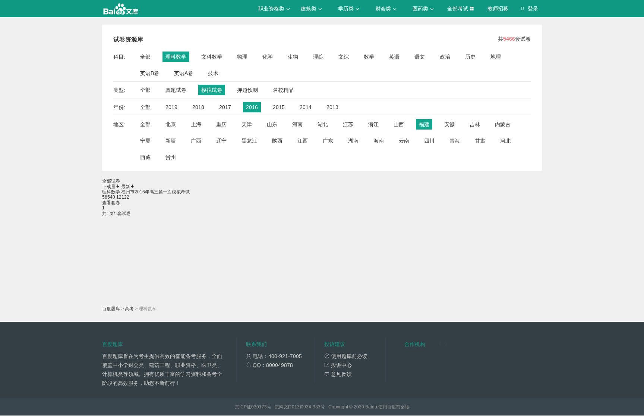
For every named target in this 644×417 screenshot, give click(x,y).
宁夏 (145, 141)
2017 (225, 107)
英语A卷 (183, 73)
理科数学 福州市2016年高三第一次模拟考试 (146, 192)
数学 (369, 57)
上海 (196, 124)
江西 (302, 141)
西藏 (145, 157)
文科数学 (211, 57)
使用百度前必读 (394, 407)
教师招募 (497, 9)
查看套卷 (111, 202)
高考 (129, 308)
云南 (404, 141)
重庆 (221, 124)
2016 (252, 107)
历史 (470, 57)
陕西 (277, 141)
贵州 (170, 157)
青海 (454, 141)
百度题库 (111, 308)
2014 (306, 107)
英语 (394, 57)
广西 (196, 141)
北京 (170, 124)
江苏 (348, 124)
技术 (213, 73)
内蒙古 (503, 124)
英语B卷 (149, 73)
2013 (332, 107)
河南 (297, 124)
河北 (505, 141)
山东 (272, 124)
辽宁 (221, 141)
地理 (495, 57)
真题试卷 (175, 90)
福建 (424, 124)
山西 (399, 124)
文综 (343, 57)
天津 (247, 124)
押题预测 (247, 90)
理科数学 (175, 57)
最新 (125, 186)
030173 (259, 407)
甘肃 (480, 141)
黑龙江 (249, 141)
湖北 (323, 124)
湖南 (353, 141)
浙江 (373, 124)
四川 (429, 141)
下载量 (109, 186)
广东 (328, 141)
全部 (145, 57)
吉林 (475, 124)
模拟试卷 (211, 90)
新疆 (170, 141)
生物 (293, 57)
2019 (171, 107)
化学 (267, 57)
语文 (419, 57)
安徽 (449, 124)
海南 (378, 141)
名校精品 (283, 90)
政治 (445, 57)
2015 (279, 107)
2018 (198, 107)
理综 (318, 57)
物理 (242, 57)
